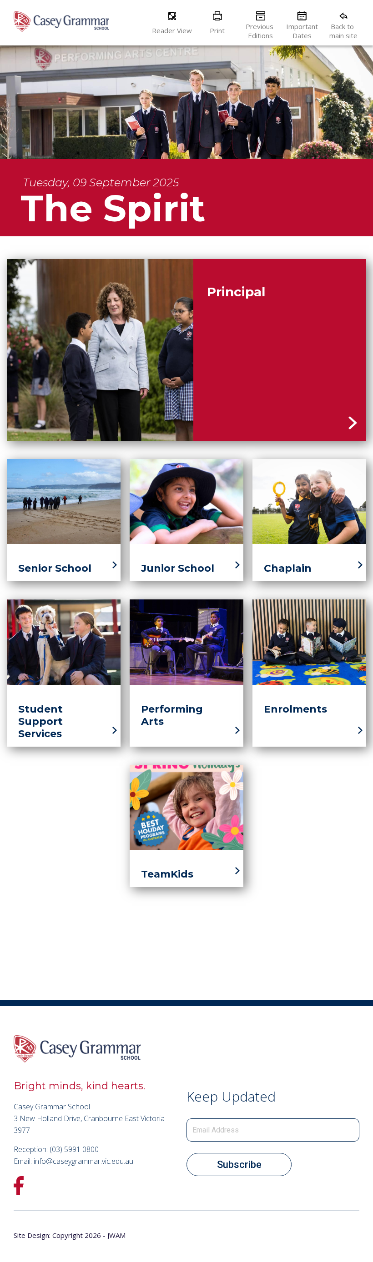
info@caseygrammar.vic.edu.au (83, 1161)
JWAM (116, 1235)
